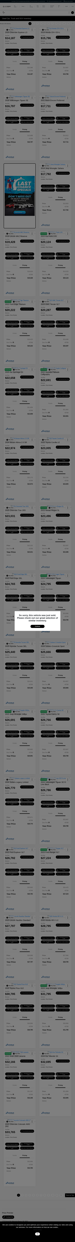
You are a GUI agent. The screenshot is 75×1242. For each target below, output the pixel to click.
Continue (37, 626)
